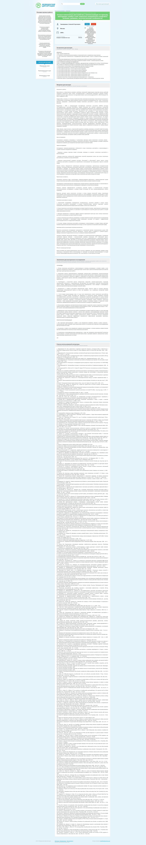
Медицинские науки (45, 65)
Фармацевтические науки (44, 70)
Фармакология (63, 841)
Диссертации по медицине (60, 10)
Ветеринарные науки (44, 75)
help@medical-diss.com (105, 841)
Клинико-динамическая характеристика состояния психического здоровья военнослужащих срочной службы (44, 45)
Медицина (57, 841)
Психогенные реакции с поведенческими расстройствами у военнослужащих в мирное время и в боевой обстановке (44, 29)
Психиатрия (68, 10)
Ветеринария (70, 841)
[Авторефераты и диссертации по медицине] (45, 5)
